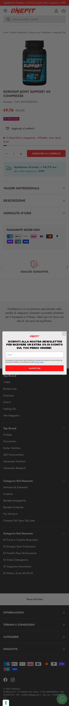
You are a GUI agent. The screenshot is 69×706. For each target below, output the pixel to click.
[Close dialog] (64, 334)
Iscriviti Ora (34, 368)
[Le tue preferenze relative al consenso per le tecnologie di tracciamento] (6, 703)
